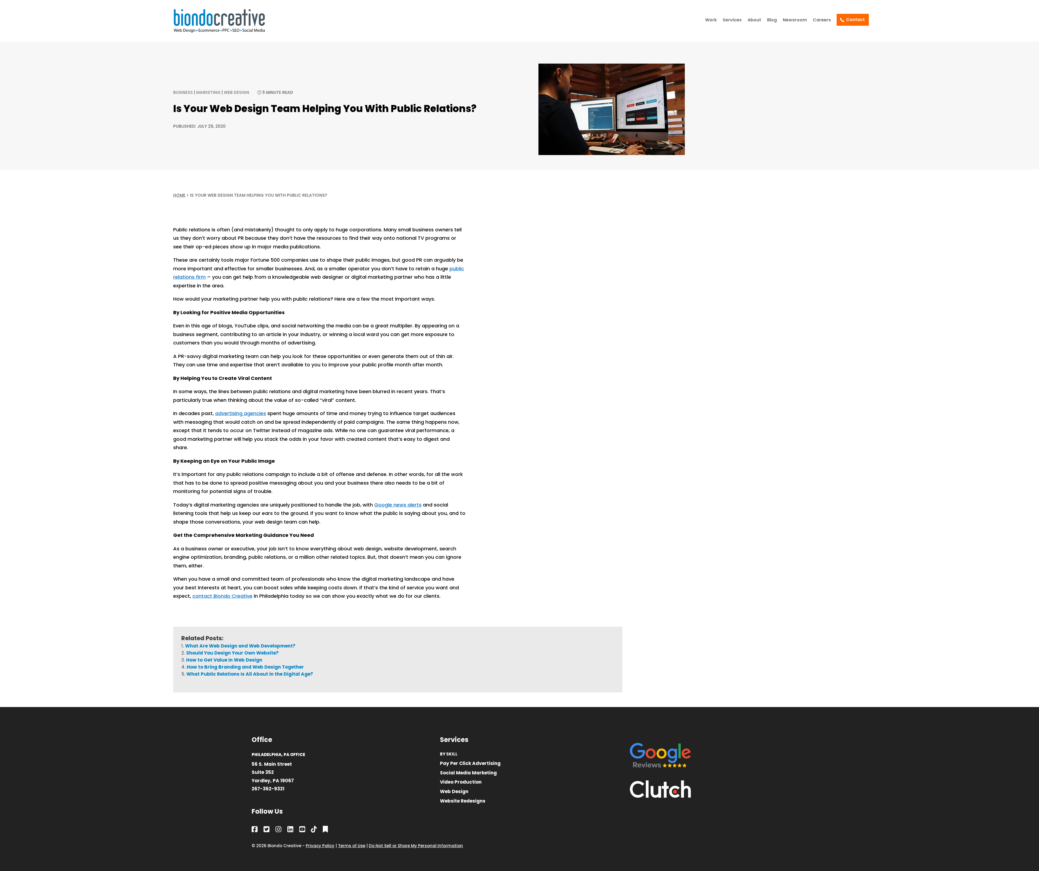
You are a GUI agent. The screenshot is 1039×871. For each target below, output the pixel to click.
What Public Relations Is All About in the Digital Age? (249, 674)
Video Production (461, 782)
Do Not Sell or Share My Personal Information (416, 846)
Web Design (236, 92)
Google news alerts (398, 504)
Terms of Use (351, 846)
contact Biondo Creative (222, 596)
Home (179, 195)
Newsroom (795, 20)
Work (711, 20)
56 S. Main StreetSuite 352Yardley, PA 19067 (273, 772)
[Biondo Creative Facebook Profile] (255, 830)
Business (183, 92)
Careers (822, 20)
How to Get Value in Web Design (224, 660)
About (754, 20)
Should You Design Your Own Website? (232, 653)
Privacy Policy (320, 846)
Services (732, 20)
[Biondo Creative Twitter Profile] (266, 830)
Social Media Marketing (468, 773)
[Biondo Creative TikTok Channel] (314, 830)
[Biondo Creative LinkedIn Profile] (290, 830)
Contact (855, 20)
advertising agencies (240, 413)
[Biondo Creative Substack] (325, 830)
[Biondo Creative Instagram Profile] (278, 830)
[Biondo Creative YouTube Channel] (302, 830)
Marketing (208, 92)
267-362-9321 (268, 788)
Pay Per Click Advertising (470, 764)
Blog (772, 20)
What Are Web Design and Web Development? (240, 646)
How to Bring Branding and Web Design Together (245, 667)
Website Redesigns (462, 801)
